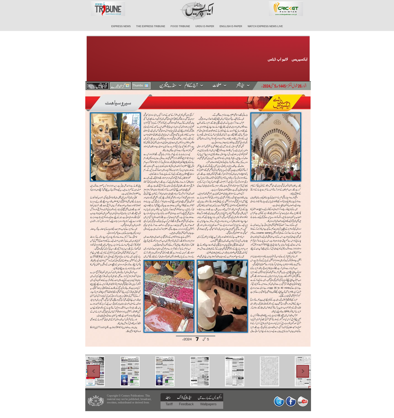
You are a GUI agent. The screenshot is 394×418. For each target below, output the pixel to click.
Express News (121, 26)
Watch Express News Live (265, 26)
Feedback (187, 404)
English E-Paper (231, 26)
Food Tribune (180, 26)
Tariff (170, 404)
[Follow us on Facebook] (291, 401)
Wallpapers (208, 404)
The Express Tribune (150, 26)
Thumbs (137, 85)
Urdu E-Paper (204, 26)
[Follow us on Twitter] (279, 401)
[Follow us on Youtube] (303, 401)
